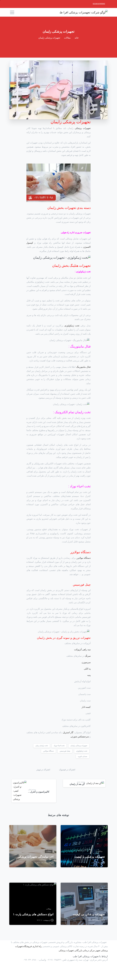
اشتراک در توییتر (43, 769)
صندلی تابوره (82, 756)
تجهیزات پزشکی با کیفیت (89, 856)
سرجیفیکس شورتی (79, 736)
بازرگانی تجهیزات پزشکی (70, 950)
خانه (77, 38)
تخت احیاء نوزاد (59, 746)
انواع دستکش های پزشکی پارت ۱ (33, 914)
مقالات (67, 38)
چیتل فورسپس (65, 751)
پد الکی (87, 668)
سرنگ (88, 656)
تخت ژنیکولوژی (71, 325)
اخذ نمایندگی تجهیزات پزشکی (36, 856)
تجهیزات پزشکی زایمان (78, 746)
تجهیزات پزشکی (83, 128)
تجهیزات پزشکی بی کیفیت (89, 914)
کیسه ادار (86, 707)
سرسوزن (86, 662)
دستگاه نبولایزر (83, 558)
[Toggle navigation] (12, 12)
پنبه (89, 675)
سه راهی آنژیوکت (82, 649)
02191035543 (99, 4)
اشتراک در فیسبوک (67, 769)
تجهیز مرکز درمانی (91, 950)
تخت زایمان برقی (41, 746)
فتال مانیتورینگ (83, 367)
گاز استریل (68, 732)
